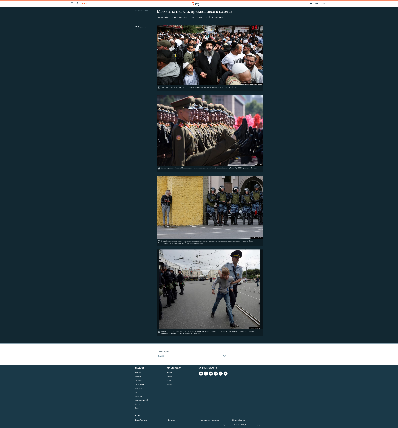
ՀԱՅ (323, 3)
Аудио (169, 384)
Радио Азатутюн (141, 420)
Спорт (137, 392)
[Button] (140, 27)
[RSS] (221, 374)
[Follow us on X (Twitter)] (206, 374)
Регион (137, 404)
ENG (316, 3)
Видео (169, 373)
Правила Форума (238, 420)
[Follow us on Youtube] (211, 374)
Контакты (171, 420)
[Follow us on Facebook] (201, 374)
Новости (138, 373)
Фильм (169, 377)
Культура (138, 388)
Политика (139, 377)
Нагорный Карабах (142, 400)
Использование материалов (210, 420)
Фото (84, 3)
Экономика (139, 384)
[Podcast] (226, 374)
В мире (137, 408)
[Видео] (311, 3)
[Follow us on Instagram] (216, 374)
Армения (138, 396)
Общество (138, 380)
